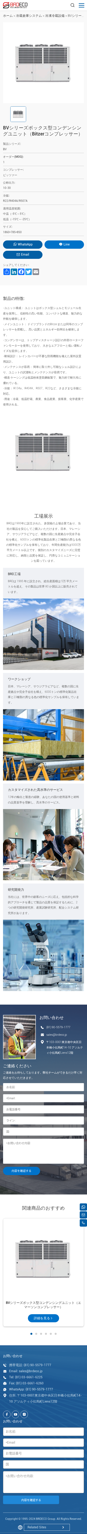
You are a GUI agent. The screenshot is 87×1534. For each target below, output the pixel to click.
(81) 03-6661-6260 (30, 1383)
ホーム (8, 16)
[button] (31, 1334)
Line (67, 244)
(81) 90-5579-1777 (58, 1027)
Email (25, 254)
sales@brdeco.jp (56, 1034)
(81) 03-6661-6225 (28, 1377)
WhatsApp (25, 244)
